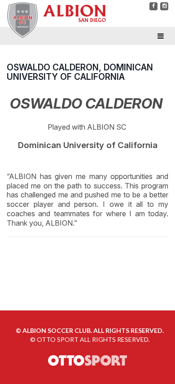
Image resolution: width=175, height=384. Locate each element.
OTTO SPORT (58, 339)
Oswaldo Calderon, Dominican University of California (80, 72)
